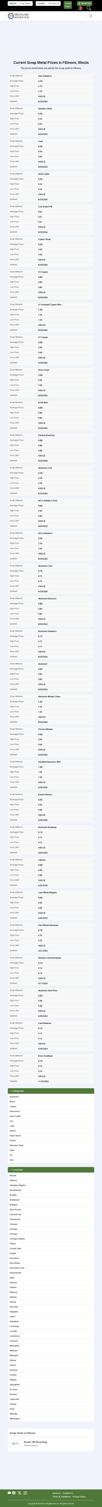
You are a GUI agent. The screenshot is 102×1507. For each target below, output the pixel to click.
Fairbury (13, 1282)
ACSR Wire (43, 402)
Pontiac (13, 1375)
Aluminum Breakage (47, 827)
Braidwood (15, 1200)
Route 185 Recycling (35, 1442)
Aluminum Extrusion (47, 598)
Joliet (12, 1316)
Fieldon (13, 1287)
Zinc (12, 1160)
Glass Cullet (15, 1116)
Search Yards (68, 5)
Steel (12, 1150)
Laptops (42, 860)
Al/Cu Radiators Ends (47, 500)
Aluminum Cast (45, 468)
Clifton (13, 1243)
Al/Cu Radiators (45, 533)
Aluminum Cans (45, 566)
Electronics (15, 1111)
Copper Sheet (44, 239)
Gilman (13, 1302)
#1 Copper (43, 337)
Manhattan (14, 1346)
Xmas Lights (44, 174)
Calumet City (15, 1214)
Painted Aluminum (46, 435)
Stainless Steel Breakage (49, 958)
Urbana (13, 1404)
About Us (56, 1493)
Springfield (15, 1384)
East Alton (14, 1258)
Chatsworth (15, 1219)
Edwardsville (15, 1273)
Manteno (14, 1350)
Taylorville (14, 1399)
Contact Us (68, 1493)
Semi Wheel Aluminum (48, 925)
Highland (14, 1312)
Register (86, 3)
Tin (11, 1155)
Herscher (14, 1307)
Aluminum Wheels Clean (49, 696)
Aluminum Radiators (47, 631)
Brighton (14, 1205)
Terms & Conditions (61, 1497)
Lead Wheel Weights (47, 892)
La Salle (13, 1331)
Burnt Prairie (15, 1209)
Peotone (13, 1370)
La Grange (14, 1326)
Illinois (34, 1445)
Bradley (13, 1195)
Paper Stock (15, 1135)
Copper (13, 1106)
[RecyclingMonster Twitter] (19, 1493)
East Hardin (15, 1263)
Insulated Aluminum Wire (49, 762)
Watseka (14, 1414)
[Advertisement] (51, 39)
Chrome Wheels (45, 729)
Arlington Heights (18, 1185)
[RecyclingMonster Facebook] (14, 1493)
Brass (12, 1101)
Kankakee (14, 1321)
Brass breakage (45, 1056)
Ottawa (13, 1360)
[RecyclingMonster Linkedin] (24, 1493)
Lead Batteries (44, 1023)
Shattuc (13, 1380)
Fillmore (13, 1292)
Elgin (12, 1277)
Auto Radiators (45, 76)
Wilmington (15, 1418)
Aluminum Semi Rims (47, 990)
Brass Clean (43, 370)
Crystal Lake (15, 1248)
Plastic (13, 1140)
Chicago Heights (17, 1239)
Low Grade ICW (45, 206)
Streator (13, 1394)
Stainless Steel (45, 108)
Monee (13, 1175)
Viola (12, 1409)
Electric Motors (45, 794)
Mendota (14, 1355)
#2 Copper (43, 272)
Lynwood (14, 1341)
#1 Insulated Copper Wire (49, 304)
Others (13, 1131)
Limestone (14, 1336)
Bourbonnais (15, 1190)
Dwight (13, 1253)
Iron (11, 1121)
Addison (13, 1180)
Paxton (13, 1365)
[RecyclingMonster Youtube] (10, 1493)
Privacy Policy (79, 1497)
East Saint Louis (17, 1268)
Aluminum (42, 664)
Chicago (13, 1224)
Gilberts (13, 1297)
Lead (40, 141)
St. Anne (13, 1389)
